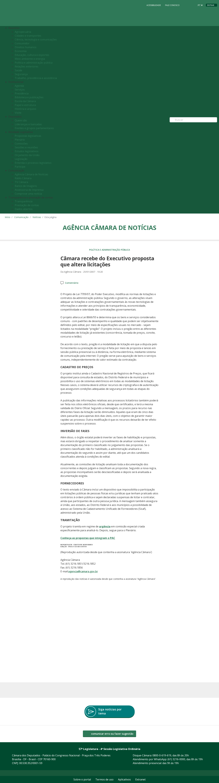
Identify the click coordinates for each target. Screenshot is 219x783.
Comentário (71, 282)
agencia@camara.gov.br (83, 571)
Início (7, 217)
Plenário (20, 139)
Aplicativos (124, 779)
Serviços (20, 89)
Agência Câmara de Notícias (31, 174)
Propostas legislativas (28, 136)
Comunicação (21, 217)
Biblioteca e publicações (29, 97)
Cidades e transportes (28, 35)
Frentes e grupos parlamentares (34, 128)
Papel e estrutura (25, 105)
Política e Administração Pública (109, 249)
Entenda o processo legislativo (33, 163)
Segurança (21, 74)
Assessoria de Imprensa (29, 190)
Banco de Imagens (26, 186)
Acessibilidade (154, 5)
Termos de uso (104, 779)
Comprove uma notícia (28, 193)
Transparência (23, 201)
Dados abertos (24, 209)
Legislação (21, 159)
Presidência (22, 93)
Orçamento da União (27, 155)
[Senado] (192, 5)
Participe (20, 166)
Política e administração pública (33, 62)
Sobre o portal (82, 779)
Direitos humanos (25, 47)
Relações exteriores (26, 66)
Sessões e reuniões (26, 147)
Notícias (37, 217)
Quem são (21, 120)
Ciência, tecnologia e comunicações (36, 39)
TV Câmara (21, 182)
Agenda (19, 85)
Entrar (210, 5)
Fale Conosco (172, 5)
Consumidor (22, 43)
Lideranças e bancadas (28, 124)
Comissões (21, 143)
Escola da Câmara (25, 101)
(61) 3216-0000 (176, 759)
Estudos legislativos (26, 151)
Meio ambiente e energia (30, 59)
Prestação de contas (27, 205)
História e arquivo (25, 109)
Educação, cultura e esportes (32, 55)
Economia (20, 51)
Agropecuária (23, 32)
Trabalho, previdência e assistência (36, 78)
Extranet (140, 779)
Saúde (18, 70)
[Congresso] (186, 5)
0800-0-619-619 (161, 755)
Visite (18, 112)
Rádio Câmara (23, 178)
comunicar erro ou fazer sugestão (111, 733)
